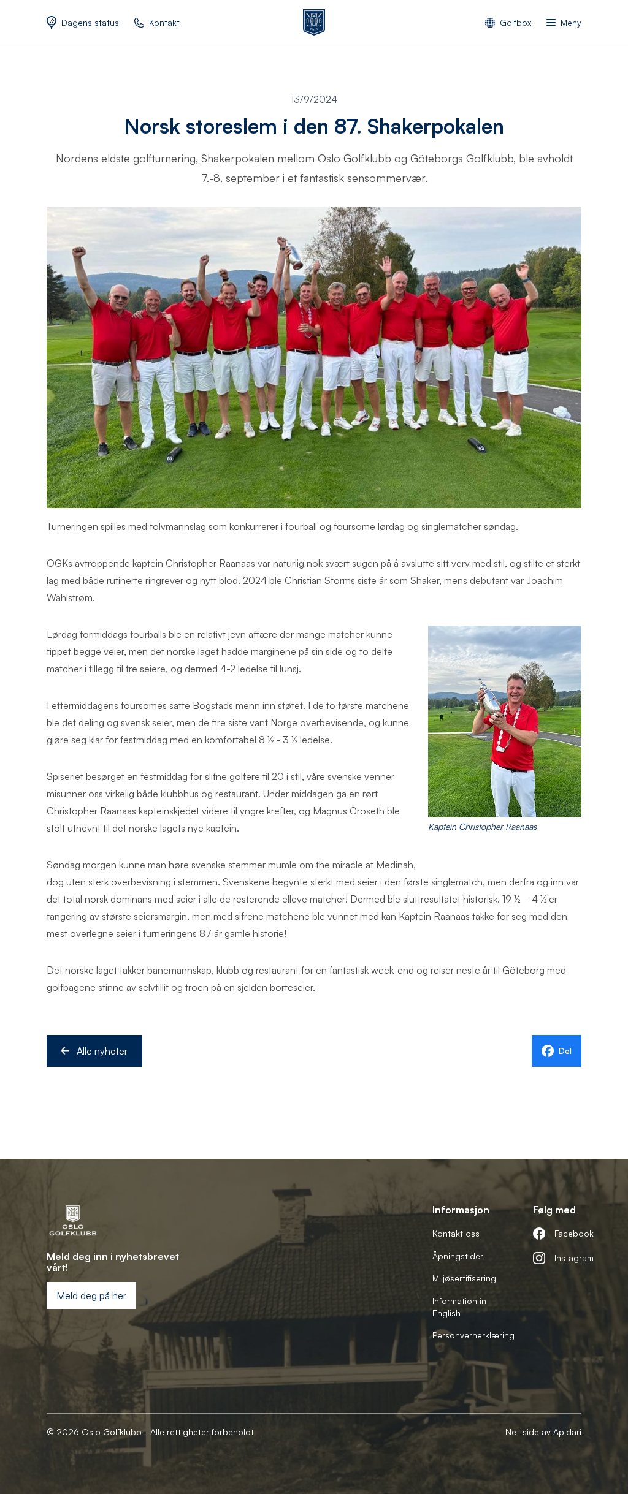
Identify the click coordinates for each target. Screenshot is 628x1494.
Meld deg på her (91, 1295)
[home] (314, 22)
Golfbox (515, 22)
